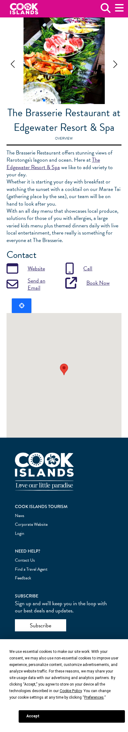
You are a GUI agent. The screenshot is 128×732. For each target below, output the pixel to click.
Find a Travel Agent (31, 569)
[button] (13, 64)
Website (36, 268)
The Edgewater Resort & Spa (53, 163)
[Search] (106, 10)
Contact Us (25, 560)
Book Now (98, 282)
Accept (32, 716)
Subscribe (40, 625)
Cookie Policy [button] (71, 691)
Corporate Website (31, 524)
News (19, 515)
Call (87, 268)
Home (24, 9)
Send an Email (36, 284)
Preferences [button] (94, 697)
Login (19, 533)
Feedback (23, 578)
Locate (21, 305)
